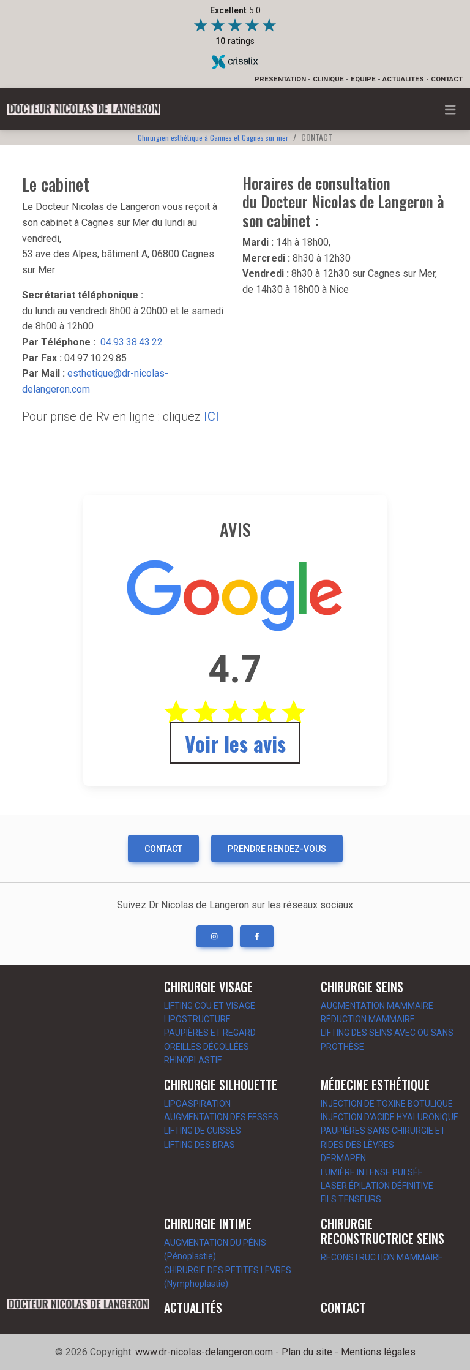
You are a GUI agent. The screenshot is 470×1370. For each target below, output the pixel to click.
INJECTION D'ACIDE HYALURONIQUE (389, 1117)
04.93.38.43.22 (131, 342)
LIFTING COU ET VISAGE (209, 1006)
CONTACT (447, 79)
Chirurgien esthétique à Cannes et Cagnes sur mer (213, 137)
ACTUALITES (403, 79)
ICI (211, 416)
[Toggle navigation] (450, 109)
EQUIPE (363, 79)
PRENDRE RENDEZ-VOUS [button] (277, 849)
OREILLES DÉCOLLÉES (206, 1047)
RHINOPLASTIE (193, 1060)
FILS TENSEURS (351, 1199)
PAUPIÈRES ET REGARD (210, 1032)
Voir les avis (235, 743)
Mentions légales (378, 1352)
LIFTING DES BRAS (199, 1145)
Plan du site (307, 1352)
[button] (214, 936)
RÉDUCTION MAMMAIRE (368, 1019)
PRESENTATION (280, 79)
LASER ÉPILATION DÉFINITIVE (377, 1186)
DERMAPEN (343, 1158)
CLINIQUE (328, 79)
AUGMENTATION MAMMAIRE (377, 1006)
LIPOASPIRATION (197, 1103)
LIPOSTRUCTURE (197, 1019)
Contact (343, 1307)
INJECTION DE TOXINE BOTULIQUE (387, 1103)
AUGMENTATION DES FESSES (221, 1117)
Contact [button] (163, 849)
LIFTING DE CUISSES (202, 1130)
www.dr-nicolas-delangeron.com (204, 1352)
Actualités (193, 1307)
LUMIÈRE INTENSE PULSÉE (372, 1172)
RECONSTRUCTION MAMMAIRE (382, 1257)
